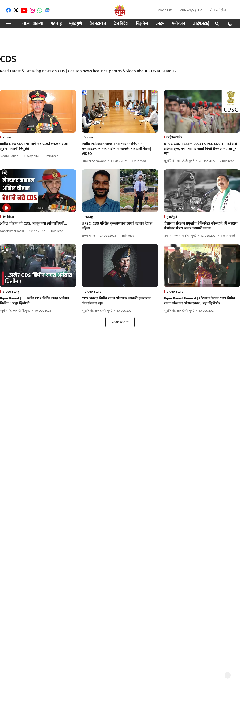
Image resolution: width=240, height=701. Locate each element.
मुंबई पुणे (75, 24)
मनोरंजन (178, 24)
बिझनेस (142, 24)
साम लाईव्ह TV (191, 10)
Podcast (165, 10)
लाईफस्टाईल (202, 24)
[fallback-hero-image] (38, 111)
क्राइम (160, 24)
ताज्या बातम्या (32, 24)
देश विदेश (121, 24)
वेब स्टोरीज (218, 10)
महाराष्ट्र (56, 24)
